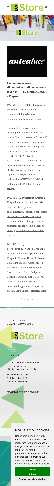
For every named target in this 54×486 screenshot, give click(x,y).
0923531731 (22, 374)
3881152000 (23, 378)
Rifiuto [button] (32, 474)
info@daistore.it (21, 381)
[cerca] (46, 7)
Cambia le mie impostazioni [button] (32, 479)
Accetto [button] (32, 469)
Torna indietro (27, 299)
